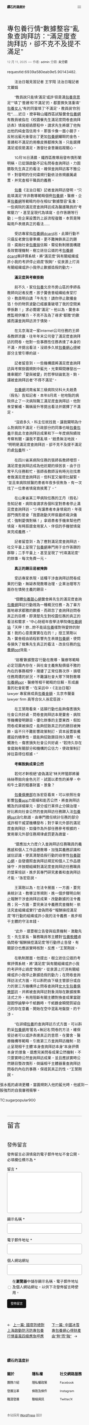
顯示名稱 (16, 1219)
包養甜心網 (32, 599)
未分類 (62, 62)
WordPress (27, 1415)
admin (45, 62)
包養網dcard (43, 234)
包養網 (75, 114)
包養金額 (45, 693)
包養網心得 (68, 347)
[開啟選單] (79, 7)
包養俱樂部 (23, 795)
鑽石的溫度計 (16, 7)
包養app (21, 800)
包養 (18, 190)
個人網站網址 (18, 1260)
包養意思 (72, 97)
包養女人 (14, 108)
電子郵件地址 (19, 1240)
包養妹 (34, 245)
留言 (12, 1169)
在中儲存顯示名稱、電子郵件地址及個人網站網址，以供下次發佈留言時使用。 (45, 1287)
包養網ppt (15, 682)
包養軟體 (70, 937)
